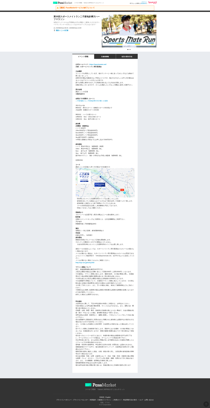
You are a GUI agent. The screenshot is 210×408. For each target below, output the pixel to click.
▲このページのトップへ (206, 404)
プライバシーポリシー (64, 400)
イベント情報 (83, 56)
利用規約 (93, 400)
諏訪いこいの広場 (62, 30)
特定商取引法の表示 (130, 400)
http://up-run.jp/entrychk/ (85, 262)
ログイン (144, 2)
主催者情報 (105, 56)
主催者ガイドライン (104, 400)
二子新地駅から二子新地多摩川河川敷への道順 (92, 101)
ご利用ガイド (117, 400)
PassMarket (62, 3)
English (108, 397)
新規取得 (143, 3)
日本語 (101, 397)
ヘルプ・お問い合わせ (146, 400)
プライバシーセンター (80, 400)
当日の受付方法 (127, 56)
